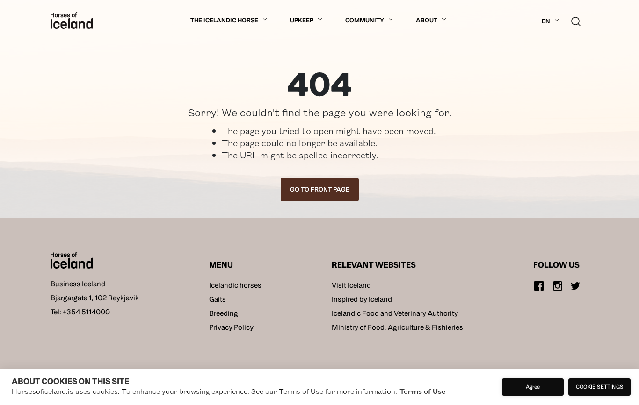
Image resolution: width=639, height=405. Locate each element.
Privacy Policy (231, 327)
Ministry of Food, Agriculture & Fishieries (397, 327)
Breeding (223, 313)
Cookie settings (599, 387)
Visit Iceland (351, 285)
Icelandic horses (235, 285)
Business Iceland (78, 284)
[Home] (72, 20)
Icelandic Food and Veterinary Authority (395, 313)
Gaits (217, 299)
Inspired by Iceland (362, 299)
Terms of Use (422, 391)
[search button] (575, 20)
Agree (533, 387)
